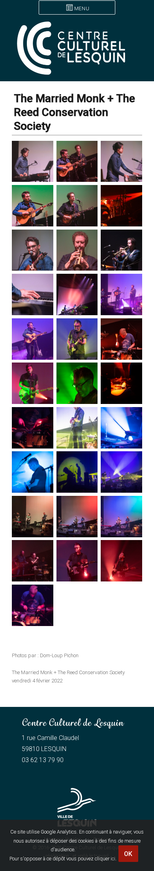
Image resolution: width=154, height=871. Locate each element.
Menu (81, 8)
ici (113, 859)
